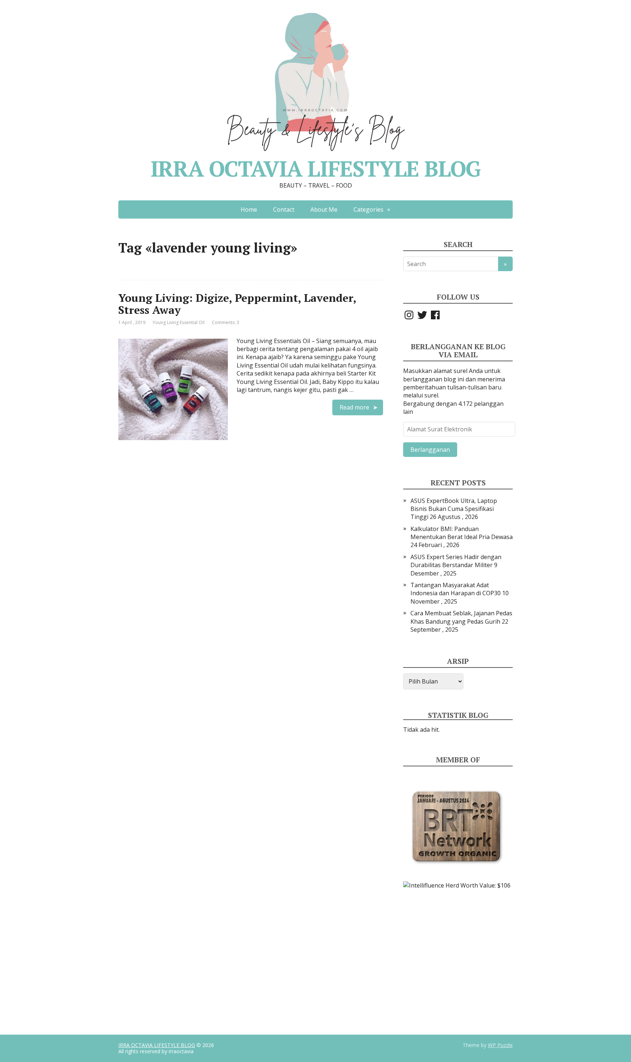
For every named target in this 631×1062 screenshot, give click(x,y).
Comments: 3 (225, 322)
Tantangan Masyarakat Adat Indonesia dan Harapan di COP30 (455, 589)
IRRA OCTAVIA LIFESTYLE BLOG (156, 1045)
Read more (354, 407)
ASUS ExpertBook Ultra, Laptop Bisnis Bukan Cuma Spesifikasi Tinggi (453, 509)
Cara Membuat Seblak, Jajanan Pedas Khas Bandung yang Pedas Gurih (461, 617)
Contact (283, 209)
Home (249, 209)
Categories (368, 209)
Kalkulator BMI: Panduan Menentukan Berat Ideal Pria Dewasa (461, 533)
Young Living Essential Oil (178, 322)
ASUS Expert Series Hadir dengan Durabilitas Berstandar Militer (455, 561)
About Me (323, 209)
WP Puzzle (500, 1045)
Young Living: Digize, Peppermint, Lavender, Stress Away (237, 303)
